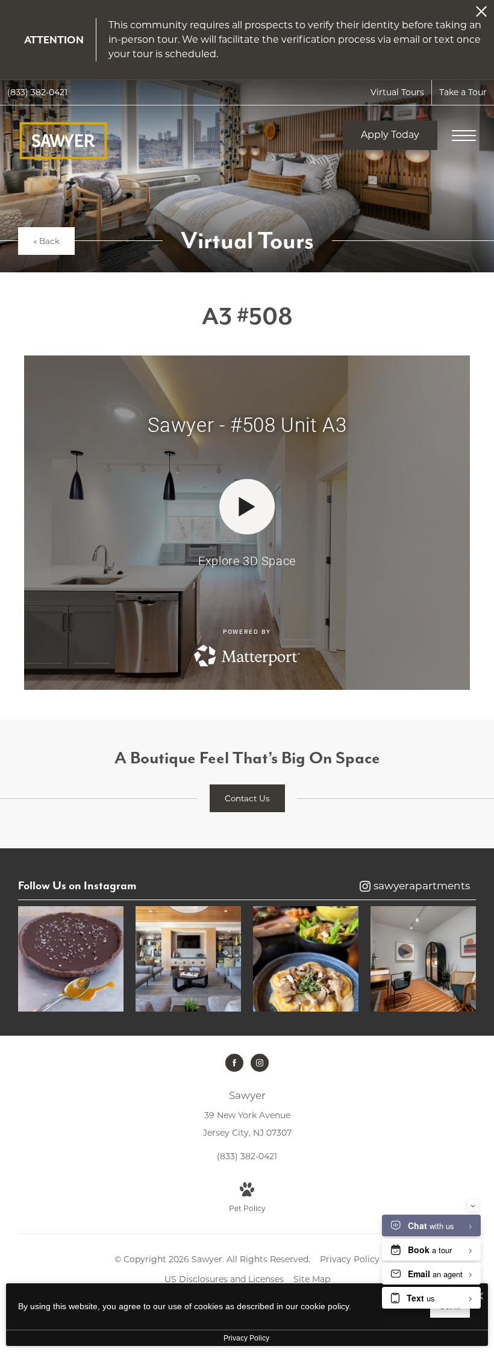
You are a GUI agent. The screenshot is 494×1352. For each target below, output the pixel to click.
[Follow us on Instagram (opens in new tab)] (260, 1063)
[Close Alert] (481, 15)
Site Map (311, 1279)
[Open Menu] (464, 135)
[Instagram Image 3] (305, 959)
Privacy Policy (350, 1259)
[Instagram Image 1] (71, 959)
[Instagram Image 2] (188, 959)
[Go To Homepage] (63, 140)
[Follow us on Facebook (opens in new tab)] (234, 1063)
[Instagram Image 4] (423, 959)
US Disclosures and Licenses (224, 1279)
